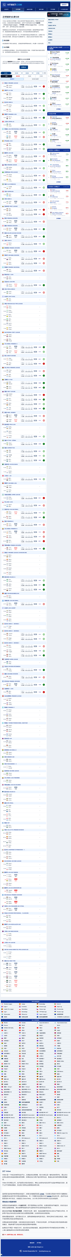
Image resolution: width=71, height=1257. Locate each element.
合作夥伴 (50, 40)
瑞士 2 (40, 1125)
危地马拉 (59, 1048)
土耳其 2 (41, 1056)
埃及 (23, 1058)
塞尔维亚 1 (41, 1058)
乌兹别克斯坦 (42, 1033)
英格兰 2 (24, 1143)
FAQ (49, 43)
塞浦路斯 (6, 1061)
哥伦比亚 (24, 1053)
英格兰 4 (59, 1143)
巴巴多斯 (59, 1066)
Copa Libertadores (44, 1022)
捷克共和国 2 (7, 1089)
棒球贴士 (50, 37)
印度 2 (23, 1048)
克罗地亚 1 (59, 1038)
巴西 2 (5, 1071)
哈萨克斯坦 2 (7, 1053)
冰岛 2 (40, 1040)
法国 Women (25, 1107)
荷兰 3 (58, 1148)
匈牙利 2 (41, 1043)
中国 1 (23, 1027)
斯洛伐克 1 (6, 1094)
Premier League (8, 1004)
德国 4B (23, 1076)
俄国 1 (5, 1038)
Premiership (60, 1009)
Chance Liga (42, 1009)
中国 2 (40, 1027)
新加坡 (58, 1094)
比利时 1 (41, 1102)
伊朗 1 (58, 1035)
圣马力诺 (59, 1056)
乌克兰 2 (6, 1033)
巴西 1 (58, 1069)
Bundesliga (42, 1004)
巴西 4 (40, 1071)
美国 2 (40, 1133)
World (23, 1025)
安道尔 (23, 1066)
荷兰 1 (23, 1148)
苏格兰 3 (41, 1140)
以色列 (5, 1035)
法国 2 (58, 1104)
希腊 (5, 1074)
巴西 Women (60, 1071)
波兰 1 (58, 1107)
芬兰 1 (40, 1135)
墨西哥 (23, 1163)
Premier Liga (60, 1011)
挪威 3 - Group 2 (26, 1086)
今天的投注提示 (64, 9)
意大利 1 (59, 1079)
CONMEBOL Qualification (63, 1017)
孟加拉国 (6, 1066)
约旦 (40, 1130)
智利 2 (40, 1097)
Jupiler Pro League (9, 1009)
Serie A (59, 1004)
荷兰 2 (40, 1148)
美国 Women (7, 1135)
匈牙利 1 (24, 1043)
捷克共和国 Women (26, 1092)
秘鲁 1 (40, 1128)
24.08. (5, 73)
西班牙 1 (6, 1153)
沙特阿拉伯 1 (25, 1104)
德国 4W (24, 1079)
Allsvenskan (7, 1014)
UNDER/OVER (51, 28)
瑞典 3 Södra (60, 1122)
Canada (23, 1022)
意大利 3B (41, 1081)
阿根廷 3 (41, 1158)
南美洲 (5, 1045)
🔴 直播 (18, 76)
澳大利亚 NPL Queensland (28, 1115)
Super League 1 (43, 1014)
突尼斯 (5, 1130)
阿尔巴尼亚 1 (42, 1156)
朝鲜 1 (58, 1097)
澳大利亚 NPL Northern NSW (63, 1112)
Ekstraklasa (24, 1009)
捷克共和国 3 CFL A (26, 1089)
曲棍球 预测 (29, 9)
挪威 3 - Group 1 (8, 1086)
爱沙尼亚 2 (24, 1120)
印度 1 (5, 1048)
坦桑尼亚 (6, 1058)
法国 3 (5, 1107)
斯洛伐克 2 (24, 1094)
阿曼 (58, 1156)
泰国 (40, 1110)
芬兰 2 (58, 1135)
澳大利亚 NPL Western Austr (28, 1117)
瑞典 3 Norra (42, 1122)
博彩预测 (49, 1196)
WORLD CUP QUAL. (9, 1027)
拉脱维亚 (6, 1084)
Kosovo (6, 1025)
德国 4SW (6, 1079)
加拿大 (58, 1040)
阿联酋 (58, 1158)
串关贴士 (50, 22)
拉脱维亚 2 (24, 1084)
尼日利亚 (41, 1066)
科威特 (5, 1128)
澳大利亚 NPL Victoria (9, 1117)
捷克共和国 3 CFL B (43, 1089)
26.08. (27, 73)
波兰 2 (5, 1110)
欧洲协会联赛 (25, 1017)
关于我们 (39, 1242)
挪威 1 (40, 1084)
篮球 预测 (41, 9)
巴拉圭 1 (6, 1069)
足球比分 (23, 67)
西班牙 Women (43, 1153)
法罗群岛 (41, 1107)
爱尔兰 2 (59, 1117)
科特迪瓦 (24, 1128)
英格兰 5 (6, 1145)
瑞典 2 (23, 1122)
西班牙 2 (24, 1153)
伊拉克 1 (41, 1035)
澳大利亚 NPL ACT (43, 1112)
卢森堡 (58, 1045)
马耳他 (40, 1161)
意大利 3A (24, 1081)
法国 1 (40, 1104)
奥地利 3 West (25, 1063)
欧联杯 (5, 1017)
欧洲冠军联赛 (60, 1014)
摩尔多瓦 (41, 1092)
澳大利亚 (24, 1112)
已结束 (29, 76)
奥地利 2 (41, 1061)
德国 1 (40, 1074)
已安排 (41, 76)
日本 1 (5, 1097)
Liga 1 (5, 1011)
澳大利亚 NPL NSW (8, 1115)
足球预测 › (58, 109)
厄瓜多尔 (6, 1051)
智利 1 (23, 1097)
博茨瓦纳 (41, 1045)
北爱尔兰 (59, 1043)
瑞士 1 (23, 1125)
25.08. (16, 73)
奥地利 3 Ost (7, 1063)
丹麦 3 (23, 1030)
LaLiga (23, 1004)
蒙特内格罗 (59, 1151)
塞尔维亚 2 (59, 1058)
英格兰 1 (6, 1143)
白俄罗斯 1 (59, 1125)
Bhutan (6, 1022)
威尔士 (58, 1063)
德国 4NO (59, 1076)
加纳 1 (5, 1043)
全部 (6, 76)
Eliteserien (24, 1014)
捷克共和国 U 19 (8, 1092)
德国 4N (41, 1076)
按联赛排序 (12, 78)
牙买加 (40, 1120)
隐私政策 (32, 1242)
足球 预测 (18, 9)
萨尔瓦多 (6, 1151)
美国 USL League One (62, 1133)
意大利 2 (6, 1081)
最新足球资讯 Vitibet (53, 19)
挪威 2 (58, 1084)
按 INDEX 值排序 (35, 78)
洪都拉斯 (6, 1112)
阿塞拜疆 (6, 1156)
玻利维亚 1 (59, 1120)
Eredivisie (24, 1006)
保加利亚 (41, 1038)
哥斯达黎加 (59, 1053)
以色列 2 (24, 1035)
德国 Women (42, 1079)
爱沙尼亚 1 (6, 1120)
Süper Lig (59, 1006)
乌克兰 (40, 1030)
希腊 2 (23, 1074)
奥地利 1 (24, 1061)
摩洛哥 (58, 1092)
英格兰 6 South (43, 1145)
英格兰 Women (7, 1148)
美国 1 (23, 1133)
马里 (58, 1161)
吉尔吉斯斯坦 (42, 1051)
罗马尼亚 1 (59, 1130)
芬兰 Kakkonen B (43, 1138)
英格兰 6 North (25, 1145)
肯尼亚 (23, 1135)
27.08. (37, 73)
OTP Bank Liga (43, 1011)
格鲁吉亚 (24, 1099)
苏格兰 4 (59, 1140)
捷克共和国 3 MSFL (61, 1089)
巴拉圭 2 (24, 1069)
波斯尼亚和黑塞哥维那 (27, 1110)
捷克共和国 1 (60, 1086)
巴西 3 (23, 1071)
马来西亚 (24, 1161)
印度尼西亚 (41, 1048)
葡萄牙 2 (41, 1151)
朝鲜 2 (5, 1099)
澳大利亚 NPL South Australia (46, 1115)
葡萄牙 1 (24, 1151)
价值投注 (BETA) (52, 25)
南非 (23, 1045)
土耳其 (23, 1056)
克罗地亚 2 (6, 1040)
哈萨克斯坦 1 (60, 1051)
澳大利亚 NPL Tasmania (62, 1115)
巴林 (40, 1069)
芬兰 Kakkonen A (26, 1138)
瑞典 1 (5, 1122)
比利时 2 (59, 1102)
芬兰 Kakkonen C (61, 1138)
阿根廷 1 (6, 1158)
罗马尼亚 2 (6, 1133)
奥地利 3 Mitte (60, 1061)
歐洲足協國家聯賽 (43, 1017)
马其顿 (5, 1161)
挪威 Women (42, 1086)
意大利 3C (59, 1081)
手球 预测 (53, 9)
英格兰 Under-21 (61, 1145)
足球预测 (42, 1194)
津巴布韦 (59, 1110)
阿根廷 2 (24, 1158)
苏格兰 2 (24, 1140)
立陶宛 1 (24, 1130)
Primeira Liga (42, 1006)
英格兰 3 (41, 1143)
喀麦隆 (5, 1056)
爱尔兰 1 (41, 1117)
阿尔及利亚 (24, 1156)
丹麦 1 (58, 1027)
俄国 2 (23, 1038)
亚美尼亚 (59, 1033)
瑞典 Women (7, 1125)
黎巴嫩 (5, 1163)
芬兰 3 (5, 1138)
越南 (58, 1153)
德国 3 (5, 1076)
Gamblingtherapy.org (45, 1251)
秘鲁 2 (58, 1128)
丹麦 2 (5, 1030)
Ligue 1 (6, 1006)
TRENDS (50, 31)
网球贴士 (50, 34)
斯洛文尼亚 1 (42, 1094)
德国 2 (58, 1074)
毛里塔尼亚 (6, 1104)
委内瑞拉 (41, 1063)
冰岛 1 (23, 1040)
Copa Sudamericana (62, 1022)
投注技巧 (6, 9)
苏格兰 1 (6, 1140)
